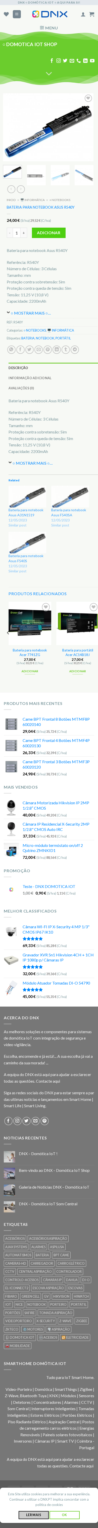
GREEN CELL (30, 1296)
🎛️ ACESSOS (48, 1337)
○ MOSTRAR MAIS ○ (29, 313)
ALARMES (38, 1247)
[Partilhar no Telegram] (75, 349)
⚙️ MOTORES (33, 1329)
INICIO (11, 200)
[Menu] (17, 14)
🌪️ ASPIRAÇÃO (58, 1329)
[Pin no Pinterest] (47, 349)
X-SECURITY (45, 1321)
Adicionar (48, 232)
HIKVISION (61, 1296)
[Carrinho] (91, 14)
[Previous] (11, 127)
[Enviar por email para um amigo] (38, 349)
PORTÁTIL (63, 338)
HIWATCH (81, 1296)
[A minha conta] (83, 14)
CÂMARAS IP (52, 1280)
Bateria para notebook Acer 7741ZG (30, 652)
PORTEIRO (58, 1304)
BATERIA (28, 338)
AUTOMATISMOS (18, 1255)
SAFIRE (29, 1313)
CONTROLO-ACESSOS (21, 1280)
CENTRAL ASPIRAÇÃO (35, 1271)
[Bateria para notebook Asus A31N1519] (27, 496)
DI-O (86, 1280)
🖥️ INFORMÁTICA (32, 200)
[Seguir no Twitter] (65, 61)
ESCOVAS (75, 1288)
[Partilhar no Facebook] (20, 349)
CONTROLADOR (69, 1271)
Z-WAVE (65, 1321)
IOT (8, 1304)
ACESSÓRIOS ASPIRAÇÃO (48, 1238)
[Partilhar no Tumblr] (66, 349)
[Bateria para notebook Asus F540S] (27, 543)
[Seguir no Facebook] (52, 61)
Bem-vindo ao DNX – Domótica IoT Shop (54, 1170)
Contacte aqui (48, 1081)
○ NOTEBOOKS (59, 200)
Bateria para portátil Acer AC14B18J (77, 652)
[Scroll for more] (49, 74)
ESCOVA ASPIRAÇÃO (48, 1288)
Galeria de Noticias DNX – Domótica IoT (54, 1187)
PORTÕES (12, 1313)
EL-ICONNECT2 (16, 1288)
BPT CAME (61, 1255)
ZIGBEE (81, 1321)
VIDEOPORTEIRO (18, 1321)
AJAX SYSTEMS (16, 1247)
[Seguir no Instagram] (58, 61)
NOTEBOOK (45, 338)
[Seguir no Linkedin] (85, 61)
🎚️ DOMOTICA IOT (19, 1337)
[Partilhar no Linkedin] (57, 349)
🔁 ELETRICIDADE (75, 1337)
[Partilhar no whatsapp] (11, 349)
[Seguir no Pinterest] (44, 1121)
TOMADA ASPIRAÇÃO (55, 1313)
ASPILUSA (57, 1247)
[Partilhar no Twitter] (29, 349)
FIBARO (11, 1296)
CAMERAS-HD (15, 1263)
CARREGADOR (42, 1263)
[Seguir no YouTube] (92, 61)
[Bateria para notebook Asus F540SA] (70, 496)
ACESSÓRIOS (15, 1238)
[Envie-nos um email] (72, 61)
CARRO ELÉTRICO (71, 1263)
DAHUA (72, 1280)
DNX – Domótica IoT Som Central (48, 1203)
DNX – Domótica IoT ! (38, 1153)
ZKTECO (11, 1329)
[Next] (85, 127)
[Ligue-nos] (78, 61)
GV (46, 1296)
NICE (19, 1304)
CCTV (9, 1271)
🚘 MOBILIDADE (17, 1346)
